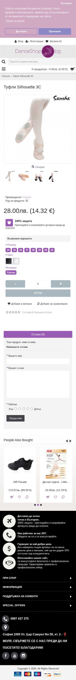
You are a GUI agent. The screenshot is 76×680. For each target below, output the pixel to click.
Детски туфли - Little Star (57, 481)
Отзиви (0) (38, 334)
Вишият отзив (16, 368)
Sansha (27, 197)
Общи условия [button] (15, 20)
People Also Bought (18, 440)
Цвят (10, 254)
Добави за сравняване (54, 303)
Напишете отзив (43, 312)
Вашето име (15, 355)
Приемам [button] (55, 31)
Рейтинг (12, 404)
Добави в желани (21, 303)
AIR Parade (20, 481)
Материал (11, 267)
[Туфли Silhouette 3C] (38, 129)
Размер (12, 244)
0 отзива (27, 312)
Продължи (15, 418)
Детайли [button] (21, 31)
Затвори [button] (66, 3)
